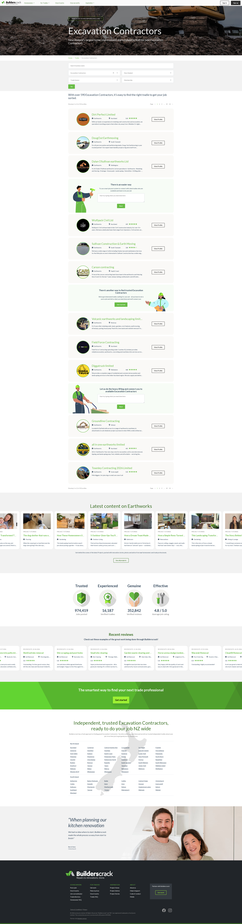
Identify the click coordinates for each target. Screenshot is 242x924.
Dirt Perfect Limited (103, 114)
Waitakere (124, 769)
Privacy (85, 909)
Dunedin (90, 784)
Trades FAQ (94, 897)
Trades (77, 58)
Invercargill (159, 784)
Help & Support (135, 891)
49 (167, 104)
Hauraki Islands (143, 750)
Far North (141, 747)
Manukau (73, 756)
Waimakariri (125, 790)
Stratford (73, 766)
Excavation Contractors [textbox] (78, 73)
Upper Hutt (142, 766)
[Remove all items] (113, 72)
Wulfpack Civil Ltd (102, 220)
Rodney (72, 763)
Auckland (73, 747)
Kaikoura (73, 787)
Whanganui (108, 772)
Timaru (106, 790)
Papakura (124, 760)
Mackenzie (91, 787)
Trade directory (75, 897)
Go (72, 86)
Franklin (158, 747)
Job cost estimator (76, 894)
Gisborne (73, 750)
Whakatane (91, 772)
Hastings (107, 750)
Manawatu (159, 753)
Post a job (73, 888)
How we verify (75, 3)
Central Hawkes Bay (111, 747)
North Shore (159, 756)
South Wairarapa (161, 763)
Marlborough (108, 787)
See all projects (121, 560)
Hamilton (90, 750)
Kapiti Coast (108, 753)
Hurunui (141, 784)
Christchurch (160, 781)
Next (121, 206)
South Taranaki (126, 763)
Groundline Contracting (106, 421)
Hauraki (124, 750)
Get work (93, 888)
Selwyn (158, 787)
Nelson (123, 787)
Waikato (73, 769)
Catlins (123, 781)
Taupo (106, 766)
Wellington (159, 769)
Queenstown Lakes (144, 787)
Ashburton (73, 781)
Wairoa (106, 769)
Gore (106, 784)
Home (70, 58)
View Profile (158, 119)
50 (170, 104)
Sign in (224, 3)
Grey (123, 784)
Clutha (72, 784)
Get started (121, 304)
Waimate (141, 790)
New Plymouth (143, 756)
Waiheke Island (160, 766)
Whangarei (124, 772)
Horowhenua (160, 750)
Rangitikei (159, 760)
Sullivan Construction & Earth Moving (114, 243)
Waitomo (141, 769)
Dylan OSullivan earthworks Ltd (110, 161)
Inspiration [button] (89, 3)
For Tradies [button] (44, 3)
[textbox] (145, 73)
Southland (73, 790)
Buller (106, 781)
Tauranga (124, 766)
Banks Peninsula (92, 781)
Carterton (90, 747)
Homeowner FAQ (76, 900)
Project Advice (115, 891)
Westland (73, 793)
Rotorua (90, 763)
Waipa (89, 769)
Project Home (114, 888)
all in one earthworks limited (108, 444)
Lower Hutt (142, 753)
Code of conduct (135, 894)
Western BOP (74, 772)
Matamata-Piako (110, 756)
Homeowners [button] (28, 3)
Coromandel (125, 747)
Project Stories (115, 894)
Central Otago (143, 781)
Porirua (140, 760)
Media (132, 897)
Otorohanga (91, 760)
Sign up (235, 3)
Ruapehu (107, 763)
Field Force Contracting (105, 342)
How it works (59, 3)
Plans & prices (94, 891)
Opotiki (72, 760)
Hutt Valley (74, 753)
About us (133, 888)
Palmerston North (110, 760)
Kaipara (89, 753)
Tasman (89, 790)
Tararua (89, 766)
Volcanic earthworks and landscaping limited (117, 318)
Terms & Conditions (76, 909)
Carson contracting (103, 267)
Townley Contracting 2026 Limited (112, 468)
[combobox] (94, 73)
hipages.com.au (82, 918)
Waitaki (158, 790)
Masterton (90, 756)
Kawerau (124, 753)
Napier (123, 756)
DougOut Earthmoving (105, 138)
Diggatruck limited (103, 365)
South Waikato (143, 763)
